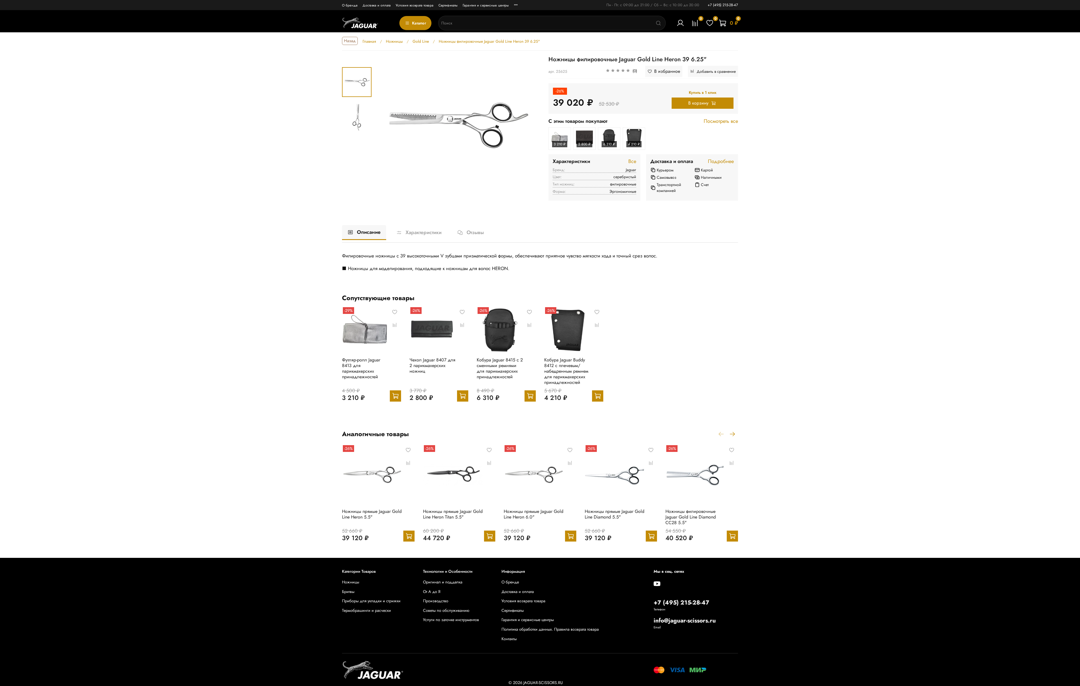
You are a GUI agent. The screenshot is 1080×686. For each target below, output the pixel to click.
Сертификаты (448, 5)
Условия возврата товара (414, 5)
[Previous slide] (385, 125)
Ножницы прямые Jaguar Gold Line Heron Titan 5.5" (453, 514)
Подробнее (721, 162)
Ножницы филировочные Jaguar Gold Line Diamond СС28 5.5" (690, 517)
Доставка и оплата (377, 5)
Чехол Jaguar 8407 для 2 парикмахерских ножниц (432, 365)
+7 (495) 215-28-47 (723, 5)
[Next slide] (529, 125)
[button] (621, 71)
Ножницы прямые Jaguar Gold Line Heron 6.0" (533, 514)
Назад (350, 41)
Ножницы (350, 582)
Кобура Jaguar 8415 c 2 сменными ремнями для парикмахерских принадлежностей (500, 368)
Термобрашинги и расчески (366, 610)
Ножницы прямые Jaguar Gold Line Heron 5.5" (372, 514)
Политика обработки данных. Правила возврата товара (550, 629)
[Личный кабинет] (680, 23)
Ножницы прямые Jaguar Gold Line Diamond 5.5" (614, 514)
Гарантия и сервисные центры (486, 5)
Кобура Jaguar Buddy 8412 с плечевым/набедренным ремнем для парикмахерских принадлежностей (566, 371)
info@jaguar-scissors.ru (685, 620)
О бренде (349, 5)
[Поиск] (658, 23)
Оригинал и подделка (442, 582)
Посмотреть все (721, 121)
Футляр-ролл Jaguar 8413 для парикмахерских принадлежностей (361, 368)
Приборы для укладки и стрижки (371, 601)
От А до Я (431, 591)
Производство (435, 601)
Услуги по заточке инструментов (451, 619)
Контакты (509, 639)
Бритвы (348, 591)
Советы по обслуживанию (446, 610)
